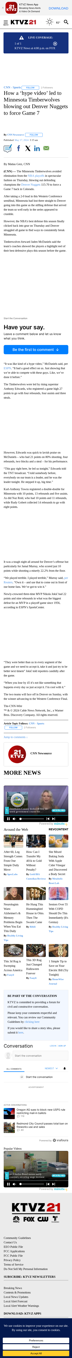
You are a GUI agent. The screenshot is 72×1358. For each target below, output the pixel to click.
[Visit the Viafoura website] (60, 1140)
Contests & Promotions (17, 1292)
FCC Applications (14, 1251)
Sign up (62, 1046)
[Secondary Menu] (8, 22)
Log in (53, 1046)
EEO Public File (13, 1246)
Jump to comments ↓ (16, 737)
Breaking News (13, 1288)
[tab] (14, 1069)
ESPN (7, 368)
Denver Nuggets (30, 184)
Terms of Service (13, 1264)
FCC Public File (13, 1255)
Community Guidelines (17, 1237)
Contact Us (10, 1242)
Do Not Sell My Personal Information (26, 1269)
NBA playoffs (36, 175)
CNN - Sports (36, 723)
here (20, 1032)
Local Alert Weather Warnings (21, 1305)
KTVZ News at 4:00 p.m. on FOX (35, 48)
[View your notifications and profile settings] (64, 1068)
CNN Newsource (15, 134)
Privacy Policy (12, 1260)
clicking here (32, 1021)
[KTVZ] (25, 22)
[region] (36, 1094)
